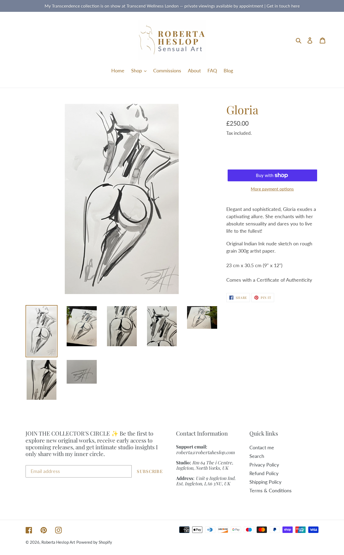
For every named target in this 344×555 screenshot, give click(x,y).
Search (256, 456)
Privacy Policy (264, 465)
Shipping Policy (265, 482)
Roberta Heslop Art (58, 542)
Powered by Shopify (94, 542)
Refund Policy (263, 473)
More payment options (272, 188)
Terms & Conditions (270, 490)
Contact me (261, 447)
